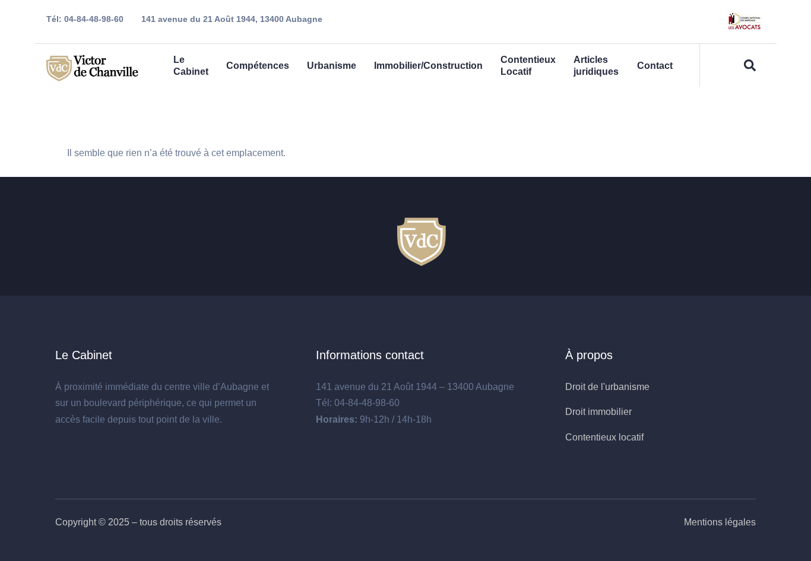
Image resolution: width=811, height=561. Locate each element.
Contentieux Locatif (528, 66)
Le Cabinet (190, 66)
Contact (655, 66)
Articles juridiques (596, 66)
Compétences (257, 66)
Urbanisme (331, 66)
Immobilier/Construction (428, 66)
